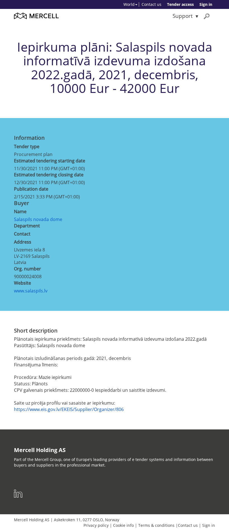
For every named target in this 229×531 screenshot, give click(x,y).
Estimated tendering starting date (49, 161)
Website (22, 283)
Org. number (27, 269)
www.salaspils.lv (30, 291)
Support (183, 16)
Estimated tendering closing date (49, 175)
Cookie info (123, 525)
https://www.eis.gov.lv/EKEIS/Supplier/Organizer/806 (69, 409)
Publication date (31, 189)
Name (20, 211)
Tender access (180, 4)
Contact (22, 234)
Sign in (205, 4)
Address (22, 242)
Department (27, 226)
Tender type (26, 146)
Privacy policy (96, 525)
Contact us (151, 4)
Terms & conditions (156, 525)
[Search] (206, 16)
